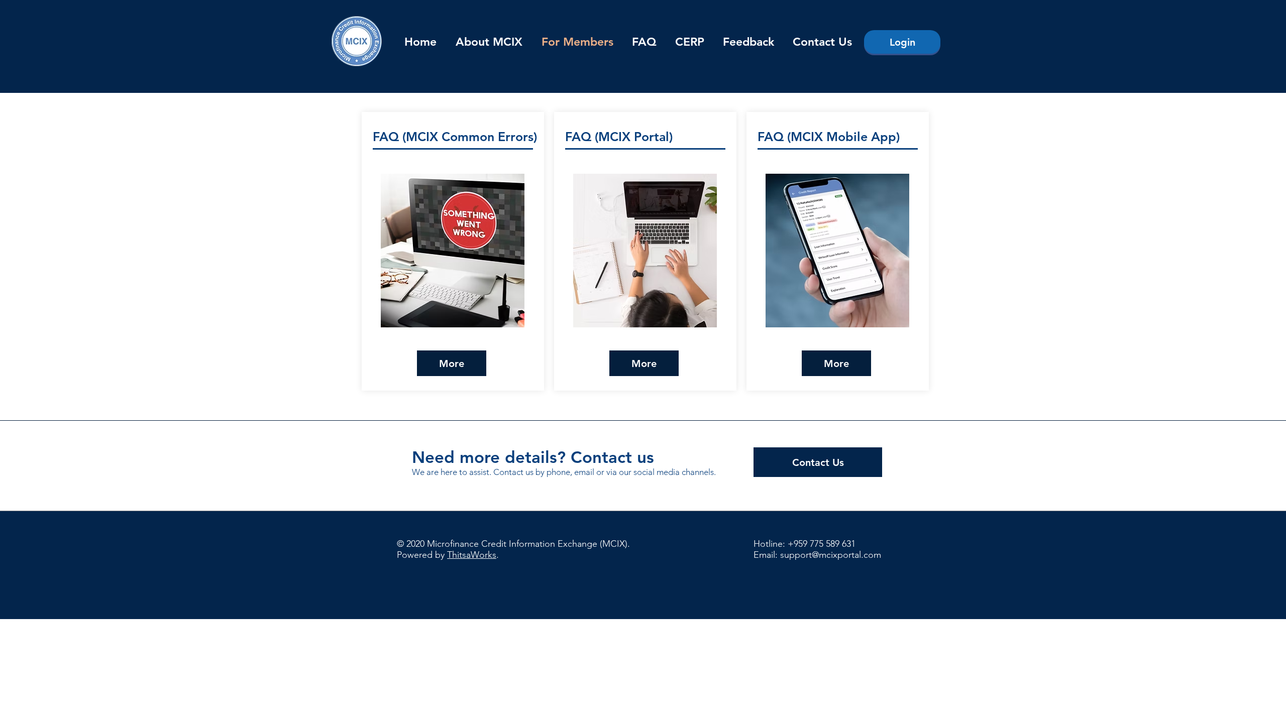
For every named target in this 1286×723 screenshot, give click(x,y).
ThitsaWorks (471, 554)
